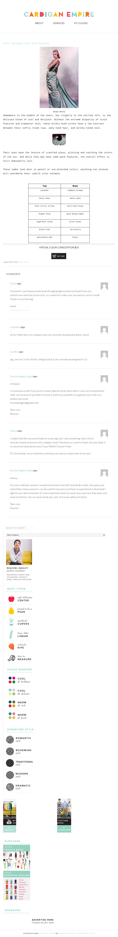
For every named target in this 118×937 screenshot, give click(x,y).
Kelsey (13, 430)
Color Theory (24, 262)
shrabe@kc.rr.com (19, 310)
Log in (92, 933)
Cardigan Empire (59, 15)
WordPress (83, 933)
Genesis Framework (67, 933)
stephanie (15, 327)
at (11, 287)
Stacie (13, 283)
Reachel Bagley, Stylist (21, 376)
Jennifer (14, 351)
